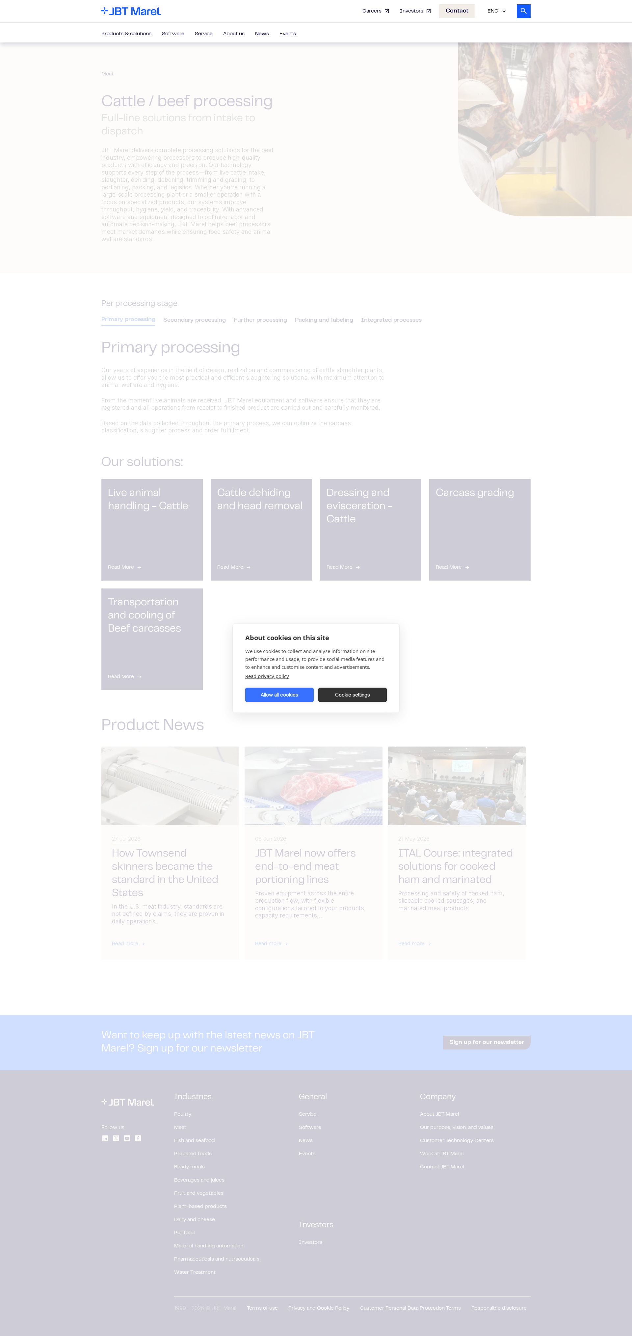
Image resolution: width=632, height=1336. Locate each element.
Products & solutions (126, 34)
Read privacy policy (267, 675)
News (262, 34)
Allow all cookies (279, 695)
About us (234, 34)
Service (204, 34)
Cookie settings (352, 695)
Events (287, 34)
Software (173, 34)
